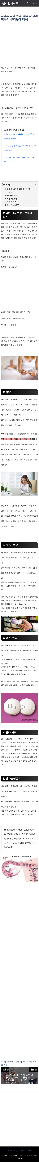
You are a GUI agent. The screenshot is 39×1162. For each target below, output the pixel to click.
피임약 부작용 (9, 1062)
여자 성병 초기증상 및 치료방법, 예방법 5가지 (27, 1079)
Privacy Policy (12, 1151)
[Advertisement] (19, 44)
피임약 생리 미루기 (24, 1062)
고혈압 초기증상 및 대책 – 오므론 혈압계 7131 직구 (12, 1080)
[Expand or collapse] (35, 184)
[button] (27, 3)
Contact (29, 1151)
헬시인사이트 (10, 3)
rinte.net (27, 1155)
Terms (21, 1151)
